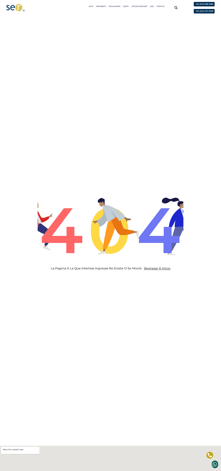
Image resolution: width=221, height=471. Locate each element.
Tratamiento (101, 6)
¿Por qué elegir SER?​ (139, 6)
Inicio (91, 6)
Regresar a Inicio (157, 268)
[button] (176, 8)
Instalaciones (114, 6)
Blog (152, 6)
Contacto (161, 6)
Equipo (126, 6)
